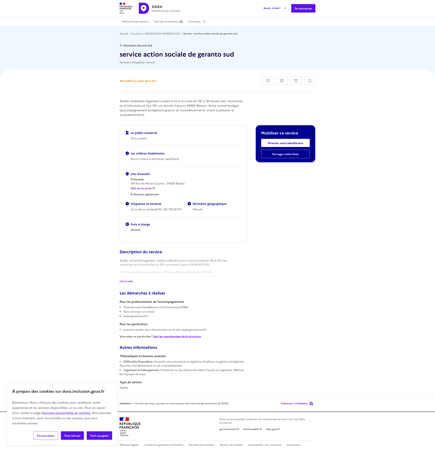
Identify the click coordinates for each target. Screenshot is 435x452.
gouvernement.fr (229, 429)
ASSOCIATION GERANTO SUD (156, 33)
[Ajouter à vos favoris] (309, 80)
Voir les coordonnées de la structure (177, 336)
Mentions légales (129, 444)
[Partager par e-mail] (295, 80)
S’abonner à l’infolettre (294, 403)
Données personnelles (201, 444)
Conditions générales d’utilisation (163, 444)
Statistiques (293, 444)
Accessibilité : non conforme (264, 444)
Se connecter (303, 8)
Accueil (124, 33)
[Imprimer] (282, 80)
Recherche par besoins (135, 21)
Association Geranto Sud (137, 45)
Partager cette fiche (285, 154)
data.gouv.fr (273, 429)
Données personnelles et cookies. (66, 413)
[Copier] (268, 80)
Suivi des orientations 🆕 (168, 21)
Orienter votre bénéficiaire (285, 143)
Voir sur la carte (141, 188)
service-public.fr (252, 429)
